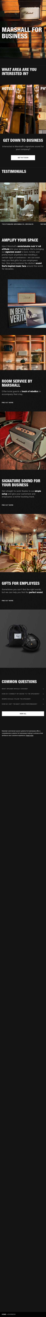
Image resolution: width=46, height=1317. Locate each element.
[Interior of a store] (23, 543)
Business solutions (38, 4)
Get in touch (23, 157)
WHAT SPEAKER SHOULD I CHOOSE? (15, 689)
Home (4, 1314)
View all (23, 713)
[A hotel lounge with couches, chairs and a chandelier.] (23, 440)
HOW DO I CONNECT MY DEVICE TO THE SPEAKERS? (20, 694)
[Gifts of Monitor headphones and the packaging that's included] (23, 639)
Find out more (7, 402)
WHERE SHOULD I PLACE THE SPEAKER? (16, 699)
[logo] (9, 9)
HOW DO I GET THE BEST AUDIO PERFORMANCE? (19, 704)
